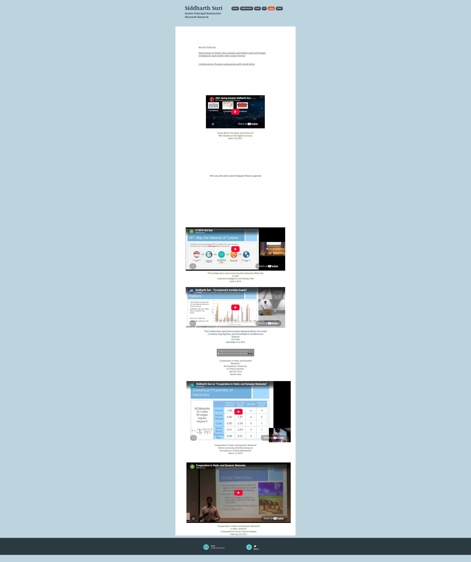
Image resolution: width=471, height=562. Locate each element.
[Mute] (249, 353)
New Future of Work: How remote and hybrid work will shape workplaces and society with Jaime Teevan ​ (232, 54)
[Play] (219, 354)
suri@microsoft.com (217, 548)
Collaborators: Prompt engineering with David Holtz (227, 64)
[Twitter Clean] (255, 546)
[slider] (251, 353)
